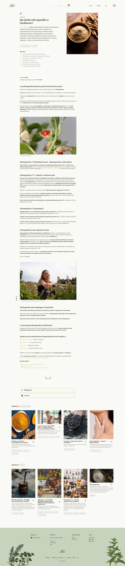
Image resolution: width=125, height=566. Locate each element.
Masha (50, 557)
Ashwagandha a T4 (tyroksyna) (29, 60)
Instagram (92, 537)
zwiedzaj (98, 5)
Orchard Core (77, 557)
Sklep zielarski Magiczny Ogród (56, 537)
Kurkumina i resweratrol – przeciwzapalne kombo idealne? (34, 358)
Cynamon (64, 557)
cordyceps (24, 348)
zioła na (90, 5)
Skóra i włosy (52, 437)
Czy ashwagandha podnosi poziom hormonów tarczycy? (34, 54)
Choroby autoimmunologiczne (26, 46)
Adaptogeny (35, 46)
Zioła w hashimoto (27, 366)
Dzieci (58, 437)
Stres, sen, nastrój (54, 512)
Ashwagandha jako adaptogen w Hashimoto (32, 64)
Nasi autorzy (74, 539)
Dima (71, 557)
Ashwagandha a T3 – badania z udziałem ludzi (32, 58)
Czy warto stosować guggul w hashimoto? (33, 364)
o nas (106, 5)
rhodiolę (24, 345)
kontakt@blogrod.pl (36, 537)
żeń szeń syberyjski (27, 339)
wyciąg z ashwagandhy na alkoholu (50, 168)
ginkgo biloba (25, 342)
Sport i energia (14, 513)
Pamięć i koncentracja (41, 515)
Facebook (92, 541)
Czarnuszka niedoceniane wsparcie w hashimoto (35, 368)
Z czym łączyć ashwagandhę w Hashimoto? (31, 66)
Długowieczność (15, 453)
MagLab (73, 537)
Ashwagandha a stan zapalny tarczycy (30, 62)
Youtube (92, 539)
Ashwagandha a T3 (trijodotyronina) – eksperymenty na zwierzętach (36, 56)
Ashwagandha (24, 27)
